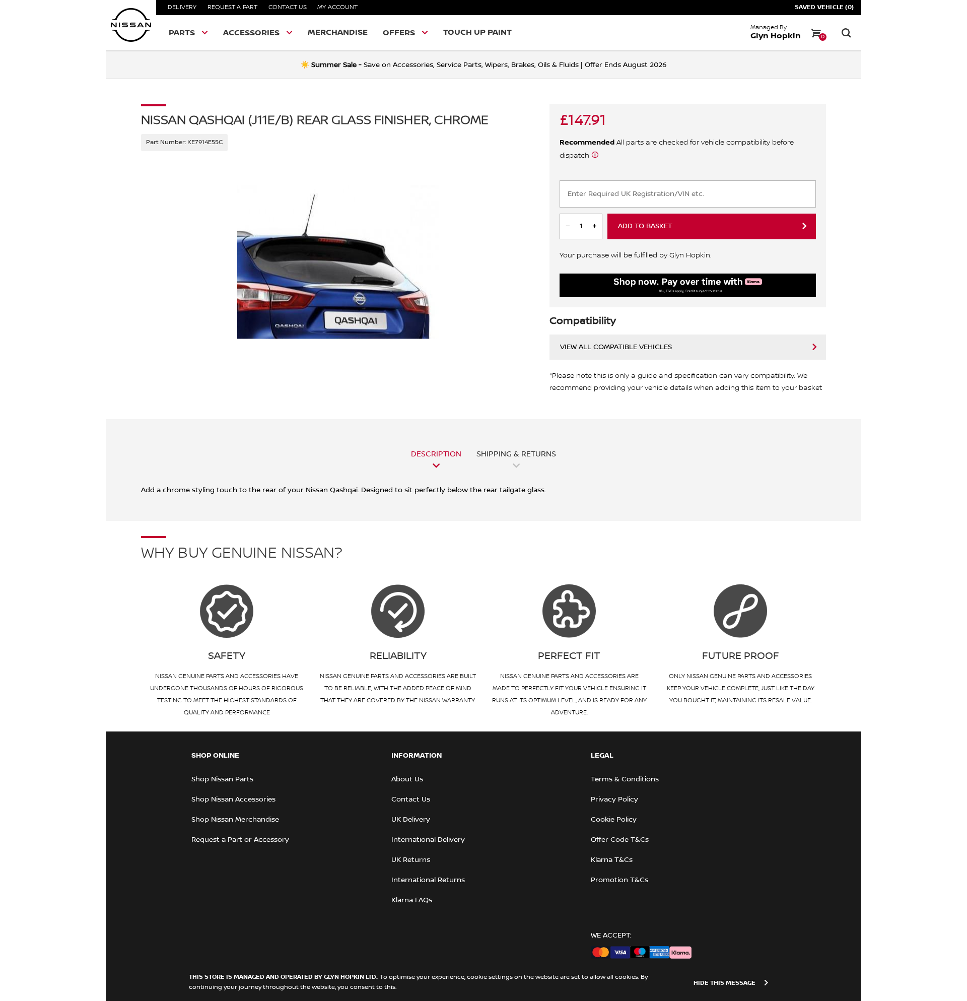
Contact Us (287, 7)
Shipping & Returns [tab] (516, 453)
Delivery (182, 7)
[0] (816, 33)
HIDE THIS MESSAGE (724, 983)
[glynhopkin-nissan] (131, 25)
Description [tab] (436, 453)
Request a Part (233, 7)
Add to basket (645, 226)
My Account (337, 7)
